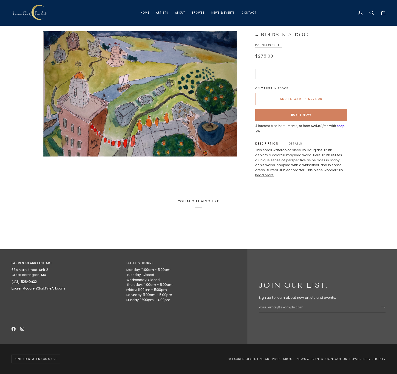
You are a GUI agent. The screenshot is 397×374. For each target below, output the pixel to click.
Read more (264, 175)
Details (295, 143)
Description (266, 143)
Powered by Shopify (367, 359)
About (288, 359)
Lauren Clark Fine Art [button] (31, 263)
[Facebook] (13, 329)
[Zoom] (140, 94)
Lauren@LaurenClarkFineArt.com (38, 288)
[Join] (382, 306)
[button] (198, 13)
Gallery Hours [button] (139, 263)
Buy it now (301, 115)
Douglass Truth (268, 45)
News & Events (310, 359)
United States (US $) (33, 359)
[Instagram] (22, 329)
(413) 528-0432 (24, 281)
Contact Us (336, 359)
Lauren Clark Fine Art (251, 359)
